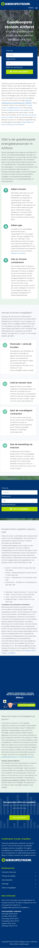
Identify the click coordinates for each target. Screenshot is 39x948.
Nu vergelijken (19, 817)
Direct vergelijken (9, 888)
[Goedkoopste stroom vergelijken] (16, 4)
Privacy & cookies (8, 876)
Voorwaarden (7, 880)
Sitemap (5, 884)
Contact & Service (9, 872)
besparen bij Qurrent (18, 253)
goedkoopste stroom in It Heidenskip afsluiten (18, 757)
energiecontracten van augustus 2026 (20, 110)
